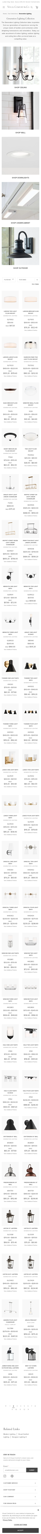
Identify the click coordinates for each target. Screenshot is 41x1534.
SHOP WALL (20, 132)
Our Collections (13, 14)
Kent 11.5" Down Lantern (30, 1367)
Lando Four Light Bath (30, 816)
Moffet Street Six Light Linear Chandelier (30, 497)
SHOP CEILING (20, 87)
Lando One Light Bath (10, 770)
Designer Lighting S (19, 1437)
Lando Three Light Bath (10, 817)
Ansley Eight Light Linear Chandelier (10, 496)
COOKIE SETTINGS (20, 1525)
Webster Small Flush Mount (30, 404)
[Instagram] (4, 1476)
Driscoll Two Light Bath (31, 863)
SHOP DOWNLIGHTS (20, 177)
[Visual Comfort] (18, 7)
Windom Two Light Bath (30, 954)
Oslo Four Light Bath (31, 1091)
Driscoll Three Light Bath (10, 908)
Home (5, 14)
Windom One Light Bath (10, 953)
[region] (20, 1520)
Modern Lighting (9, 1434)
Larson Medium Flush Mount (31, 312)
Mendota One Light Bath (10, 587)
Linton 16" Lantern (31, 1228)
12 (24, 1409)
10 (16, 1409)
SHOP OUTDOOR (20, 268)
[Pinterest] (12, 1476)
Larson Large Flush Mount (10, 358)
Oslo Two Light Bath (30, 1045)
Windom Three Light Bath (10, 1000)
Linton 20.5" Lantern (10, 1274)
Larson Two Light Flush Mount (10, 312)
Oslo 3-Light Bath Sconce (10, 1092)
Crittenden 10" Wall (31, 1137)
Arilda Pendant (31, 1320)
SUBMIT (31, 1470)
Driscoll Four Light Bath (30, 908)
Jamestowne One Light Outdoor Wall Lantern (10, 1367)
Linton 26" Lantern (31, 1274)
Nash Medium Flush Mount (10, 404)
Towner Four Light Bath (31, 725)
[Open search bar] (31, 7)
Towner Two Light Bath (30, 679)
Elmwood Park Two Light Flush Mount (31, 358)
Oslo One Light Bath (10, 1045)
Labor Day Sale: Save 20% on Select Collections (21, 2)
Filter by (7, 280)
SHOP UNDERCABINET (20, 223)
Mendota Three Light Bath (10, 633)
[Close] (38, 1510)
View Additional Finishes (30, 330)
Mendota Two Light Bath (31, 587)
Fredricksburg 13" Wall (30, 1183)
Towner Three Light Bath (10, 725)
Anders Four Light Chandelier (10, 1321)
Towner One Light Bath (10, 678)
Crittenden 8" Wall (10, 1137)
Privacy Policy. (7, 1520)
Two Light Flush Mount (31, 450)
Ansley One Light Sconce (30, 633)
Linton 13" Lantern (10, 1228)
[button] (37, 7)
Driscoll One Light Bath (10, 863)
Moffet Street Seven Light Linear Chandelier (10, 543)
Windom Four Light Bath (31, 1000)
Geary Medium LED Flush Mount (10, 450)
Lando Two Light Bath (31, 770)
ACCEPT (20, 1530)
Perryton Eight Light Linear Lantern (31, 542)
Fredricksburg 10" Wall (10, 1183)
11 (20, 1409)
